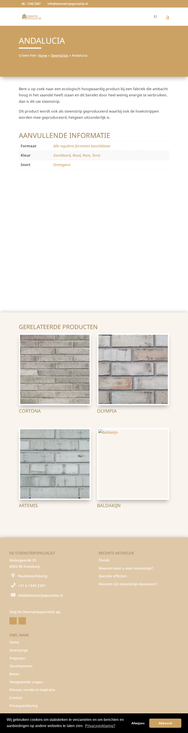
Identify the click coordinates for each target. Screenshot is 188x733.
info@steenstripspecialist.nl (40, 595)
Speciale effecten (113, 576)
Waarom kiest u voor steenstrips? (126, 568)
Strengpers (62, 164)
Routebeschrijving (32, 576)
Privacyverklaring (23, 705)
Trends (104, 560)
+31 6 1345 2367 (32, 585)
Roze (86, 155)
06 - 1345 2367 (31, 4)
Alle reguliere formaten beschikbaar (82, 145)
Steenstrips (59, 55)
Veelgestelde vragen (26, 682)
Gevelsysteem (21, 666)
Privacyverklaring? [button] (100, 726)
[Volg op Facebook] (13, 621)
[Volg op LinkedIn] (22, 621)
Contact (15, 697)
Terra (96, 155)
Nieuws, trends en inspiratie (32, 689)
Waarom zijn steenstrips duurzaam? (128, 584)
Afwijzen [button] (138, 723)
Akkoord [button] (165, 723)
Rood (76, 155)
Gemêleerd (62, 155)
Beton (14, 674)
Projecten (17, 658)
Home (42, 55)
